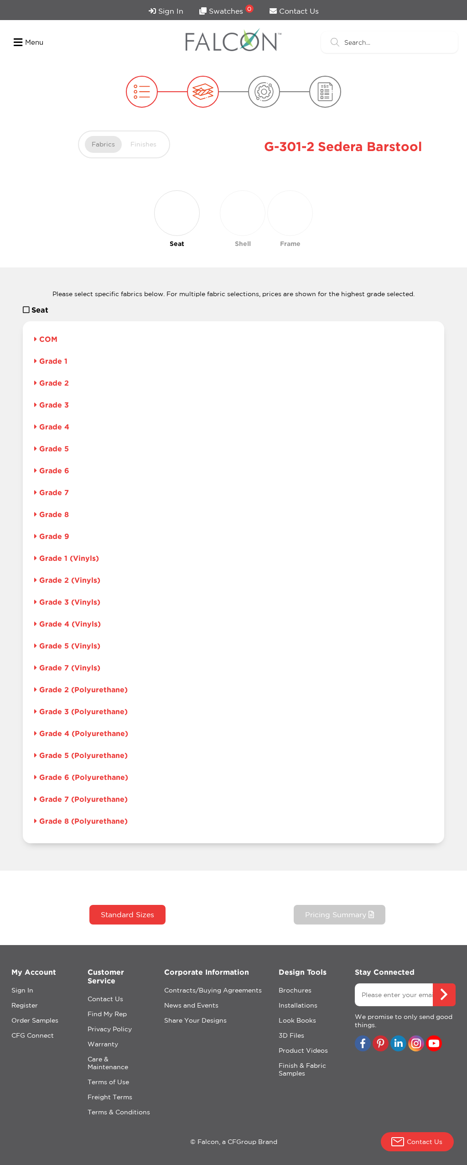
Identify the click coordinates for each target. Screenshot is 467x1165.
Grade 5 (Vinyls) (68, 646)
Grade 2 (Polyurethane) (82, 689)
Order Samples (34, 1020)
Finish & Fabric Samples (302, 1069)
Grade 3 (53, 405)
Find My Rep (107, 1014)
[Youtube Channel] (434, 1044)
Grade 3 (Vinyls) (68, 602)
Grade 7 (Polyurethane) (82, 799)
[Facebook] (363, 1044)
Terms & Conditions (119, 1112)
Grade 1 (52, 361)
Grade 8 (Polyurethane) (82, 821)
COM (47, 339)
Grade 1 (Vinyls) (68, 558)
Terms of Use (108, 1082)
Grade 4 (53, 427)
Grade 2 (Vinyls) (68, 580)
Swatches (229, 10)
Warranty (103, 1044)
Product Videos (303, 1050)
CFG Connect (32, 1035)
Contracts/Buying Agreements (213, 990)
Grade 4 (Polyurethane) (82, 733)
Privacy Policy (110, 1029)
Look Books (297, 1020)
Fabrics (103, 144)
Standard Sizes (127, 914)
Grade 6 (53, 470)
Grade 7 (53, 492)
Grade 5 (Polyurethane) (82, 755)
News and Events (191, 1005)
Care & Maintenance (108, 1063)
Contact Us (298, 11)
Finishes (143, 144)
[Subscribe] (444, 994)
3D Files (291, 1035)
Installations (298, 1005)
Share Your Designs (195, 1020)
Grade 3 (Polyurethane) (82, 711)
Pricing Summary (336, 914)
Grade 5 (53, 448)
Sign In (169, 11)
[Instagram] (416, 1044)
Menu (34, 42)
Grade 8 (53, 514)
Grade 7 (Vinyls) (68, 667)
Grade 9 (53, 536)
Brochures (295, 990)
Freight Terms (110, 1097)
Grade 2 (53, 383)
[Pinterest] (381, 1044)
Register (24, 1005)
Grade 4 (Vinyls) (69, 624)
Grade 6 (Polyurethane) (82, 777)
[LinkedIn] (398, 1044)
